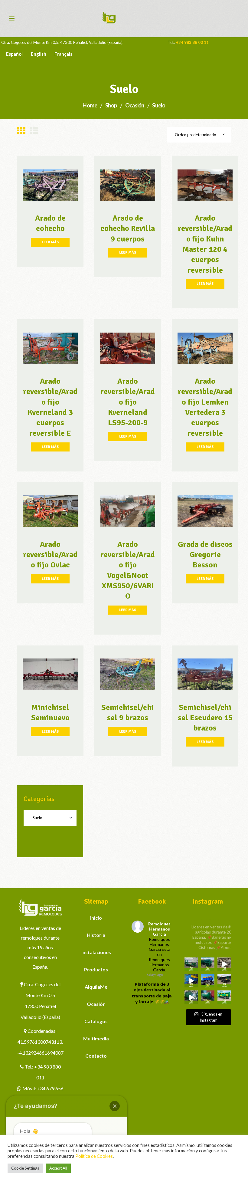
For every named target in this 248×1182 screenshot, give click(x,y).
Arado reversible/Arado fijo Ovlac (50, 555)
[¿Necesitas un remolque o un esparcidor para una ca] (207, 964)
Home (90, 106)
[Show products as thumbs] (21, 131)
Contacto (96, 1056)
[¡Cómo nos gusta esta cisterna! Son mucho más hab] (207, 997)
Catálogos (96, 1021)
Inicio (96, 918)
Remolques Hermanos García (159, 929)
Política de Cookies (94, 1156)
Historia (96, 935)
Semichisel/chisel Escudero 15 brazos (205, 718)
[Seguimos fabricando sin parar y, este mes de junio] (191, 997)
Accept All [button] (58, 1168)
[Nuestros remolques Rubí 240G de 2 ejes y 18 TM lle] (224, 964)
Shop (111, 106)
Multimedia (96, 1038)
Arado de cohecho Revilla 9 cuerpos (127, 228)
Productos (96, 969)
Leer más (50, 242)
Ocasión (134, 106)
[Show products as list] (34, 131)
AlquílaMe (96, 987)
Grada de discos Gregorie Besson (205, 555)
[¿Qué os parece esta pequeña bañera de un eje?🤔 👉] (224, 997)
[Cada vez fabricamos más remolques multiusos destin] (191, 964)
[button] (114, 1106)
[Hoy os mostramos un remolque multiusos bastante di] (224, 981)
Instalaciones (96, 952)
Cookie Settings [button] (25, 1168)
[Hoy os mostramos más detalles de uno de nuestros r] (191, 981)
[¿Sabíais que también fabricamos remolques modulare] (207, 981)
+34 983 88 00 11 (192, 42)
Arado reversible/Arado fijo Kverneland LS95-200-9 (127, 402)
